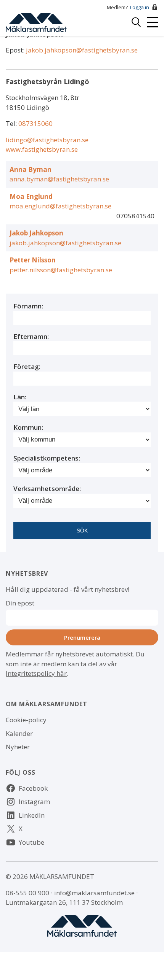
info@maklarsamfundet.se (94, 892)
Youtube (31, 842)
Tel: (12, 123)
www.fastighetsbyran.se (42, 149)
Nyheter (18, 746)
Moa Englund (31, 196)
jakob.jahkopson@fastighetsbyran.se (82, 50)
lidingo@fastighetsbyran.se (47, 139)
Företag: (26, 366)
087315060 (35, 123)
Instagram (34, 801)
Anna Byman (30, 169)
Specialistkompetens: (46, 458)
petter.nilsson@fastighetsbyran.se (61, 269)
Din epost (20, 603)
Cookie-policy (26, 719)
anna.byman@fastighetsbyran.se (59, 179)
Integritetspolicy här (36, 673)
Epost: (16, 50)
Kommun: (28, 427)
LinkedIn (32, 815)
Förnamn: (28, 306)
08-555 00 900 (27, 892)
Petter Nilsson (33, 260)
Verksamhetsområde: (47, 488)
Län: (19, 396)
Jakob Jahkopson (36, 233)
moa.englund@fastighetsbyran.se (60, 206)
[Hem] (36, 21)
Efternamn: (31, 336)
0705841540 (135, 215)
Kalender (19, 733)
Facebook (33, 788)
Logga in (139, 7)
